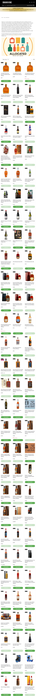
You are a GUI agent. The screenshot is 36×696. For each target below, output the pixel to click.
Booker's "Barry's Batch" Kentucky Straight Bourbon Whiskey (17, 432)
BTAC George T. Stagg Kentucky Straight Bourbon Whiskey (17, 582)
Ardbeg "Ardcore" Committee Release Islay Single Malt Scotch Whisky (30, 180)
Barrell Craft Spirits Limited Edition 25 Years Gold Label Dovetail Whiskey (29, 283)
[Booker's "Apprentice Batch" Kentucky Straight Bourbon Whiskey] (30, 404)
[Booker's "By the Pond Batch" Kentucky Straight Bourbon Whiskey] (30, 425)
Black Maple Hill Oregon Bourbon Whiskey (17, 348)
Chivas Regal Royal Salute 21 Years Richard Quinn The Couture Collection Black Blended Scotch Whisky (17, 666)
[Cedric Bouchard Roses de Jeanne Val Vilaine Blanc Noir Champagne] (6, 659)
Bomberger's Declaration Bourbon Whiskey (17, 411)
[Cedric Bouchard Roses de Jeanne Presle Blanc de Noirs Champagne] (30, 638)
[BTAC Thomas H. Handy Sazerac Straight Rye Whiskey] (30, 575)
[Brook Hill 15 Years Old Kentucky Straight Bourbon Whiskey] (30, 533)
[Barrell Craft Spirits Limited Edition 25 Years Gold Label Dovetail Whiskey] (30, 276)
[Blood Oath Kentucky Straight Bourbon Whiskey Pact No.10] (6, 363)
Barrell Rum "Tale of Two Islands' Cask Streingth (17, 325)
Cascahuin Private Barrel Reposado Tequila (17, 644)
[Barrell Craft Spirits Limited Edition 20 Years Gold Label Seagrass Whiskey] (18, 276)
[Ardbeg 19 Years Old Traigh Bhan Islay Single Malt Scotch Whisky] (6, 194)
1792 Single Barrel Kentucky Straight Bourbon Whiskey (29, 74)
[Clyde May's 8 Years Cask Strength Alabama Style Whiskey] (18, 681)
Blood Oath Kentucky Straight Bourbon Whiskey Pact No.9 (6, 390)
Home (2, 17)
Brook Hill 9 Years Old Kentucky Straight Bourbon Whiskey (17, 561)
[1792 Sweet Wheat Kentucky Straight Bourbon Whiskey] (6, 89)
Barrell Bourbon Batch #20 (29, 261)
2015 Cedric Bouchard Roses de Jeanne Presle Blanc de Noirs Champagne (30, 645)
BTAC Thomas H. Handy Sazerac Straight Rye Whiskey (30, 582)
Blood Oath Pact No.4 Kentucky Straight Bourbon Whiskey (29, 390)
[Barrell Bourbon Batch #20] (30, 255)
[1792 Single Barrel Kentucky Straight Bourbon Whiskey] (30, 67)
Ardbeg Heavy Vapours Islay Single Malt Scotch (29, 201)
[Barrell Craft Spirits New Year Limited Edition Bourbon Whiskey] (6, 318)
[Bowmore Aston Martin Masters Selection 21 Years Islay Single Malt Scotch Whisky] (30, 511)
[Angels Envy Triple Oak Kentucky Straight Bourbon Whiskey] (18, 173)
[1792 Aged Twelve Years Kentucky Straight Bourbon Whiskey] (6, 67)
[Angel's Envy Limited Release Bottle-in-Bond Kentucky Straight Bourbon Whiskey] (6, 173)
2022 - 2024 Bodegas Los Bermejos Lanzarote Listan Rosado (5, 411)
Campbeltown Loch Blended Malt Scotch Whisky (5, 644)
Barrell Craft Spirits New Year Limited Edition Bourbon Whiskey (6, 325)
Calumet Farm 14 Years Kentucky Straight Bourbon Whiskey (29, 624)
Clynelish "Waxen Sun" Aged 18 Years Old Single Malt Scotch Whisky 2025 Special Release (29, 688)
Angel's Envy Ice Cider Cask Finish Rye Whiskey (29, 156)
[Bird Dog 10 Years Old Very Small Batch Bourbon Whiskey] (6, 341)
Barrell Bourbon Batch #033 (17, 261)
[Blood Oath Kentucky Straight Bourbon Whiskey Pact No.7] (30, 363)
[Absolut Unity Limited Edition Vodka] (6, 130)
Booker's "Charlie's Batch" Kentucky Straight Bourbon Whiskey (5, 455)
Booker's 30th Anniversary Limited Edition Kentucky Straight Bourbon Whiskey (29, 497)
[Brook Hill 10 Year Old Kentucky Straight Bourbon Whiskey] (6, 533)
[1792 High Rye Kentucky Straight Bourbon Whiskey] (18, 67)
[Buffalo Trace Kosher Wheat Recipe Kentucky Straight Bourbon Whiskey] (30, 596)
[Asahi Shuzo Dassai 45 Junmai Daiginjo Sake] (6, 234)
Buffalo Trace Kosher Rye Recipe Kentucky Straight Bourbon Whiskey (17, 603)
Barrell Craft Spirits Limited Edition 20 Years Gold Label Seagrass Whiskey (17, 283)
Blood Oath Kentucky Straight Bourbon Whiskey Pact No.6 (18, 370)
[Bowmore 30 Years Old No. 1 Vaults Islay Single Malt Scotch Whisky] (18, 511)
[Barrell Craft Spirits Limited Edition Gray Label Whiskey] (30, 297)
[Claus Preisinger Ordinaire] (6, 681)
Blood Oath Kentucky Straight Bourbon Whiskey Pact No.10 (6, 370)
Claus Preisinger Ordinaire (5, 686)
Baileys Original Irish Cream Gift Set (17, 241)
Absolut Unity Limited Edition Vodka (6, 137)
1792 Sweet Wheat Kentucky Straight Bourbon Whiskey (6, 96)
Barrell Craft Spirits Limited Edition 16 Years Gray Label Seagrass (5, 283)
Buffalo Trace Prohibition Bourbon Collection (5, 624)
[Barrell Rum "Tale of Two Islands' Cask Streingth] (18, 318)
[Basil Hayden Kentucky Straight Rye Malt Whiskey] (30, 318)
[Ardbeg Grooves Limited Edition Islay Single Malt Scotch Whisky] (18, 194)
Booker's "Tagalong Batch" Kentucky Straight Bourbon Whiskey (5, 497)
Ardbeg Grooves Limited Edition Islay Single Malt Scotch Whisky (17, 201)
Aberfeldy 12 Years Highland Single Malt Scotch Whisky (29, 117)
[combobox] (18, 5)
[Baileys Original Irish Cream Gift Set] (18, 234)
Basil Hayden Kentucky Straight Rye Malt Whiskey (29, 325)
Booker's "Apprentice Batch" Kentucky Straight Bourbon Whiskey (29, 411)
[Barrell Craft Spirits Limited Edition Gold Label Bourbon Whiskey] (18, 297)
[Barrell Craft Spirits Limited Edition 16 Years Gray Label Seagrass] (6, 276)
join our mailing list (14, 34)
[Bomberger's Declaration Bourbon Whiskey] (18, 404)
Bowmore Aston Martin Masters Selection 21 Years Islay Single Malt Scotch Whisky (29, 519)
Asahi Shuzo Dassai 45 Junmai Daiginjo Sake (6, 241)
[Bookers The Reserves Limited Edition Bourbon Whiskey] (6, 511)
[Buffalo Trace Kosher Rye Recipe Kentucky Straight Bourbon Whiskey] (18, 596)
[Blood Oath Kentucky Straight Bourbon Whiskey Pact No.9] (6, 383)
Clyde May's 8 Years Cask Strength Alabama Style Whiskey (17, 688)
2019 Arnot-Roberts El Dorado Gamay (6, 221)
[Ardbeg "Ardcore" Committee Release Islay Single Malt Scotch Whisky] (30, 173)
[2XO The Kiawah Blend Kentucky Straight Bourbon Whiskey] (30, 89)
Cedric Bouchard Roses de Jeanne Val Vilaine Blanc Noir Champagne (6, 666)
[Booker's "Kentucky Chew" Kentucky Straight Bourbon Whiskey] (30, 448)
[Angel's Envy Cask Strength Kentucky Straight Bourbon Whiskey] (18, 150)
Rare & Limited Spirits (6, 17)
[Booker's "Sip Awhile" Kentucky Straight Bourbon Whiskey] (30, 469)
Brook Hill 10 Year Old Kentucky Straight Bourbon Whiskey (5, 540)
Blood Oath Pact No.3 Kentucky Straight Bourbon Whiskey (17, 390)
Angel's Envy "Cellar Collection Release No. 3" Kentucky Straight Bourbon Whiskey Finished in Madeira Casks (6, 158)
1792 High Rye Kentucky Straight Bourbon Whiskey (17, 74)
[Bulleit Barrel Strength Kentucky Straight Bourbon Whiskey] (18, 617)
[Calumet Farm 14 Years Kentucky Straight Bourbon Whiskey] (30, 617)
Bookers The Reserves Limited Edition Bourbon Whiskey (5, 518)
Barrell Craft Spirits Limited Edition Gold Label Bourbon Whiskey (17, 304)
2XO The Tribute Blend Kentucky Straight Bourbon (17, 117)
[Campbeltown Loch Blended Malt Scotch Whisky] (6, 638)
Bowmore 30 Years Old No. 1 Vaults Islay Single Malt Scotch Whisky (18, 518)
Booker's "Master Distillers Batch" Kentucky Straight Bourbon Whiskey (5, 476)
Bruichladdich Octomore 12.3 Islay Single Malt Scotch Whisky (6, 582)
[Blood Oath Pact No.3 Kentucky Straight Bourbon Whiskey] (18, 383)
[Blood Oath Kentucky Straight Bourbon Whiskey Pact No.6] (18, 363)
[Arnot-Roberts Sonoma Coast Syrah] (18, 215)
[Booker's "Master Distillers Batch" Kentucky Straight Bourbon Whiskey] (6, 469)
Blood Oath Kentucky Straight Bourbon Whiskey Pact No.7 (30, 370)
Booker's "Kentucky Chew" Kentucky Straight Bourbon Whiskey (29, 455)
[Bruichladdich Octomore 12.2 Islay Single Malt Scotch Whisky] (30, 554)
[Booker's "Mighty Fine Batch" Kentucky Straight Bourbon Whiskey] (18, 469)
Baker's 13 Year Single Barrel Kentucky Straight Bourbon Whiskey (29, 241)
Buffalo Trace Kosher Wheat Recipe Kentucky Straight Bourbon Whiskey (29, 603)
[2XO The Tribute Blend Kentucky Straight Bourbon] (18, 110)
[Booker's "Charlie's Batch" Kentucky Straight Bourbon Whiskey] (6, 448)
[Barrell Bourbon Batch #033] (18, 255)
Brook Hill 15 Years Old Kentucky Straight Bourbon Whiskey (29, 540)
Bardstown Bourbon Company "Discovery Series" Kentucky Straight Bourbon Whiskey (6, 262)
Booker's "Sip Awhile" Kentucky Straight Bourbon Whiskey (29, 476)
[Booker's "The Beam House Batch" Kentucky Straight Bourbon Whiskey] (18, 490)
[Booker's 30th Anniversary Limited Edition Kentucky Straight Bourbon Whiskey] (30, 490)
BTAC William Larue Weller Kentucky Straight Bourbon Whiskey (5, 603)
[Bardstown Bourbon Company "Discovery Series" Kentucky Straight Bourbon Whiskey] (6, 255)
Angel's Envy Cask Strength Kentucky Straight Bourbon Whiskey (17, 156)
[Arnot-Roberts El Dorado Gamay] (6, 215)
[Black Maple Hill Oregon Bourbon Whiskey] (18, 341)
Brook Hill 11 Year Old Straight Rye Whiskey (16, 540)
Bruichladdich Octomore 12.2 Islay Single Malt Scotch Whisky (30, 561)
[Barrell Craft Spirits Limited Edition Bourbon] (6, 297)
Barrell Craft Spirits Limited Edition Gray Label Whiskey (29, 304)
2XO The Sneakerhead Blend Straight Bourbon (6, 117)
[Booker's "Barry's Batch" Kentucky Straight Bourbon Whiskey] (18, 425)
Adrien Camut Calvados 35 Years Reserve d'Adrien (17, 137)
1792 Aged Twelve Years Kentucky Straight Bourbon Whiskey (5, 74)
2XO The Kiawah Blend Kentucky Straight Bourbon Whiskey (29, 96)
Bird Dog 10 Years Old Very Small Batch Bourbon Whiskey (5, 348)
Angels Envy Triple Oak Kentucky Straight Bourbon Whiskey (17, 180)
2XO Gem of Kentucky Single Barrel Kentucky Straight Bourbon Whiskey (18, 96)
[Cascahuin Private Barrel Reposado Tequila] (18, 638)
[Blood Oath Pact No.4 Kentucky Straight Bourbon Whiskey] (30, 383)
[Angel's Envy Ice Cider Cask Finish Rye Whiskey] (30, 150)
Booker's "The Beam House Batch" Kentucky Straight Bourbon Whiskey (17, 497)
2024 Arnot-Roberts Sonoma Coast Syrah (17, 221)
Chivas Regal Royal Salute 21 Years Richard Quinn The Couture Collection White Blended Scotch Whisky (29, 666)
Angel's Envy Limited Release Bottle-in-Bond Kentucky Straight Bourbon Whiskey (6, 180)
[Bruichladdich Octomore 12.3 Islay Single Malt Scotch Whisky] (6, 575)
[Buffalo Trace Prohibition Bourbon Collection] (6, 617)
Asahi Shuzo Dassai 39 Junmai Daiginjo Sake (30, 221)
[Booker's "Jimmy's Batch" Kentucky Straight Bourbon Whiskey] (18, 448)
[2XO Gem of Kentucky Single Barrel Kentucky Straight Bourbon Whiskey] (18, 89)
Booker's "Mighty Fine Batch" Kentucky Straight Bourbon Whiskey (18, 476)
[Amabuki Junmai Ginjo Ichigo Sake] (30, 130)
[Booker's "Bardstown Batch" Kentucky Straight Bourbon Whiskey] (6, 425)
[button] (32, 2)
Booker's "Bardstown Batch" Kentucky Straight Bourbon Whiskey (5, 432)
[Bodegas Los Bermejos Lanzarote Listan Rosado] (6, 404)
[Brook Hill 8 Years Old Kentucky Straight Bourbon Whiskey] (6, 554)
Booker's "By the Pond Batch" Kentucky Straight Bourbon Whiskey (30, 432)
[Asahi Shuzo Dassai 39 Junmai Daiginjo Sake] (30, 215)
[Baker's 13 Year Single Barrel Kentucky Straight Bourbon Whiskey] (30, 234)
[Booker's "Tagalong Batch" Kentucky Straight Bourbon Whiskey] (6, 490)
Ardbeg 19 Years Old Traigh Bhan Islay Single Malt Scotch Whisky (6, 201)
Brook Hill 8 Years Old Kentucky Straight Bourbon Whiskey (5, 561)
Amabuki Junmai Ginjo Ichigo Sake (30, 137)
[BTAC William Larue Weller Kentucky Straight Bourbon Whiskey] (6, 596)
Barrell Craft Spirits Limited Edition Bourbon (5, 304)
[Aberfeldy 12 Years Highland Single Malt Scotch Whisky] (30, 110)
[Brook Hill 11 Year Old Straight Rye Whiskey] (18, 533)
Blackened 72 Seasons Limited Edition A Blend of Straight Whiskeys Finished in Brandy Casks (30, 349)
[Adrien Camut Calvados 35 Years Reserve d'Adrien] (18, 130)
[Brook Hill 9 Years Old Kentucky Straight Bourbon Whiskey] (18, 554)
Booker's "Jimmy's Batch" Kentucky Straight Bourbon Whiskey (17, 455)
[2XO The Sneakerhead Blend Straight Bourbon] (6, 110)
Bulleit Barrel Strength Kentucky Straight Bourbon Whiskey (17, 624)
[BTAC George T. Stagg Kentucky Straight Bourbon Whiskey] (18, 575)
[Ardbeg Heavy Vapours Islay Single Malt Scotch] (30, 194)
